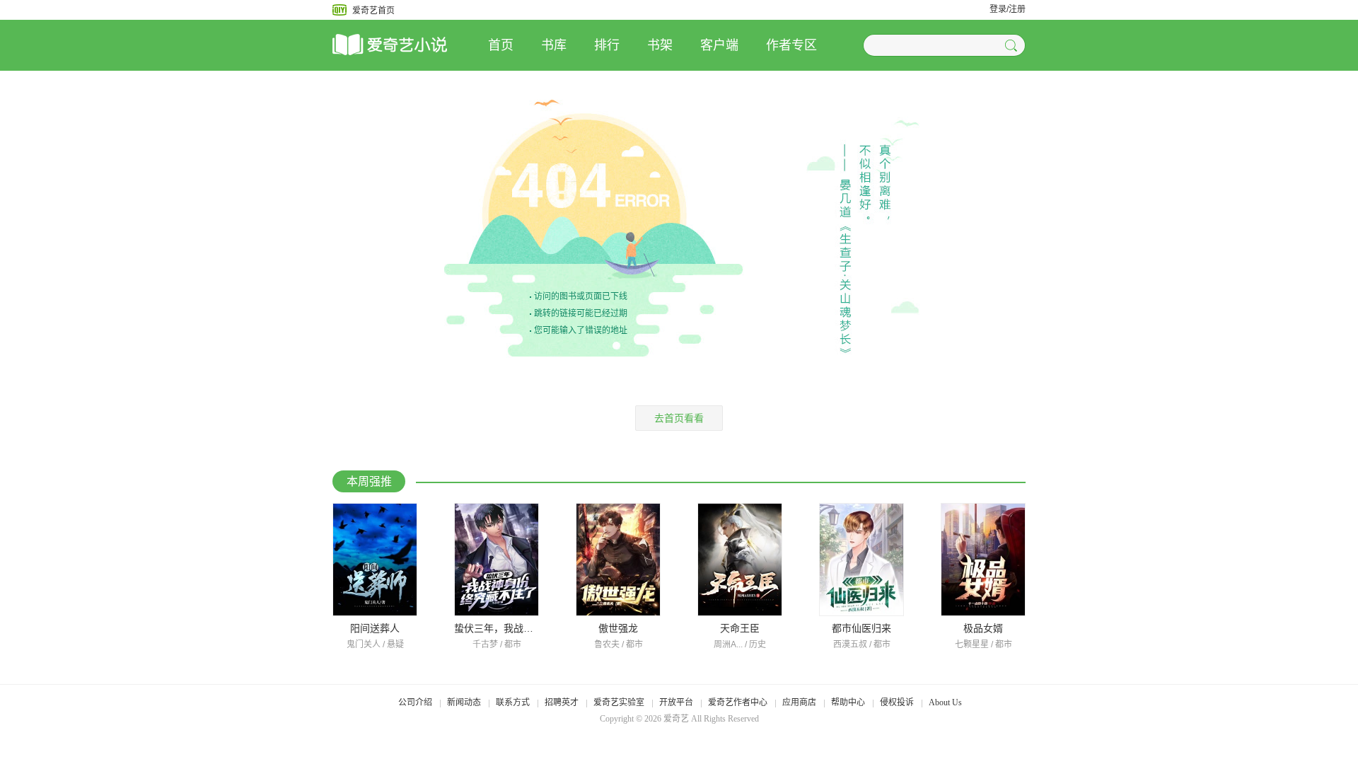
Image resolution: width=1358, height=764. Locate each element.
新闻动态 (464, 702)
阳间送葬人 (375, 628)
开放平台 (676, 702)
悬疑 (395, 644)
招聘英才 (562, 702)
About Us (945, 702)
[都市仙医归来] (861, 559)
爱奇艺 (676, 719)
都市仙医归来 (861, 628)
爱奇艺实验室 (618, 702)
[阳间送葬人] (374, 559)
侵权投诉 (897, 702)
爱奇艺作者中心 (737, 702)
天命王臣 (740, 628)
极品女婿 (983, 628)
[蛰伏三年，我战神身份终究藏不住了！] (496, 559)
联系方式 (513, 702)
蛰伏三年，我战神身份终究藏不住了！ (538, 628)
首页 (500, 45)
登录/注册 (1008, 9)
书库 (554, 45)
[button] (1013, 45)
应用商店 (799, 702)
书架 (660, 45)
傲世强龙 (618, 628)
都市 (512, 644)
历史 (757, 644)
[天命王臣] (739, 559)
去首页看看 (679, 418)
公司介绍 (415, 702)
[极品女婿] (983, 559)
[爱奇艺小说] (410, 45)
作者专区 (791, 45)
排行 (607, 45)
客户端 (719, 45)
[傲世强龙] (618, 559)
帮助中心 (848, 702)
